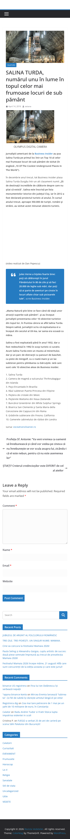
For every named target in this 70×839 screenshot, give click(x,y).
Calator (6, 711)
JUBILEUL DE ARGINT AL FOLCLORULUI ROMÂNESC (30, 635)
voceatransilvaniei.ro (24, 426)
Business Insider (44, 153)
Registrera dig (10, 703)
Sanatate (7, 780)
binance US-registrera (15, 685)
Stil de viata (9, 785)
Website (8, 581)
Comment (10, 506)
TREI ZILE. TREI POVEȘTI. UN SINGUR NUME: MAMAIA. (32, 640)
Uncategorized (10, 791)
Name (7, 550)
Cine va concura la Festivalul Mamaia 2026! (26, 645)
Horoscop (8, 764)
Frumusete (8, 759)
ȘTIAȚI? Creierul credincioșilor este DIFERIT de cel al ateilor (33, 468)
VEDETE (7, 801)
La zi (5, 769)
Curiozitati (8, 748)
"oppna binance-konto (15, 694)
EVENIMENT (9, 753)
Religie (6, 775)
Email (7, 565)
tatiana (28, 106)
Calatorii (11, 65)
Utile (5, 796)
